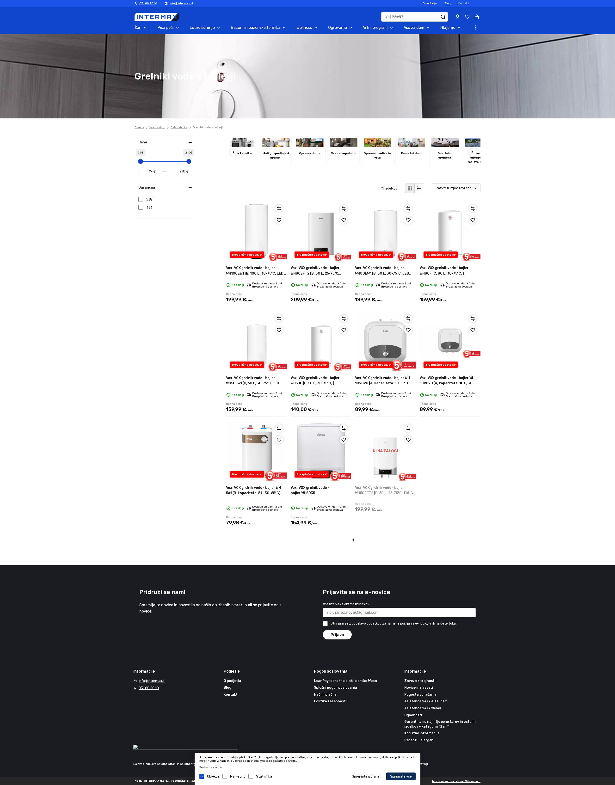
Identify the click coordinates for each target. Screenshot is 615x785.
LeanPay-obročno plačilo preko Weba (345, 681)
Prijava (337, 634)
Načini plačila (325, 695)
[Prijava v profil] (457, 17)
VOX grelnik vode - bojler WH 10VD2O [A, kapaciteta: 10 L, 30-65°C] (447, 383)
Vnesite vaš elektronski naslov (346, 604)
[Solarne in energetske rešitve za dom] (479, 146)
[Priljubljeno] (279, 220)
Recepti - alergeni (419, 740)
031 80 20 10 (148, 3)
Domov (139, 127)
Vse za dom (157, 127)
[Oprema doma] (310, 146)
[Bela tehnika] (242, 146)
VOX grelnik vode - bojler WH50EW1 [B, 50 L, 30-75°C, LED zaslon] (252, 383)
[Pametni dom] (411, 146)
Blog (447, 3)
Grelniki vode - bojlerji (208, 127)
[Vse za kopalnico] (343, 146)
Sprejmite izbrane (366, 776)
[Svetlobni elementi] (445, 146)
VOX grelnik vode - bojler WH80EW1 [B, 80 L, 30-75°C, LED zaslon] (382, 273)
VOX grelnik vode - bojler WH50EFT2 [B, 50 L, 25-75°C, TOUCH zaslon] (385, 493)
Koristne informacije (421, 733)
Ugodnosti (413, 715)
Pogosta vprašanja (420, 695)
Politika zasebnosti (330, 701)
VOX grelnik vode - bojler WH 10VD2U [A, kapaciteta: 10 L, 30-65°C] (382, 383)
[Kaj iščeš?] (443, 17)
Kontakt (463, 3)
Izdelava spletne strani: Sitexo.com (456, 781)
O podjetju (430, 3)
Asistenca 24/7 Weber (423, 708)
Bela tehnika (179, 127)
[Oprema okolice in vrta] (377, 146)
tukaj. (453, 623)
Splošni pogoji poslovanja (335, 688)
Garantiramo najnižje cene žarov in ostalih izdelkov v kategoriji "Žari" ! (440, 724)
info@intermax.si (181, 3)
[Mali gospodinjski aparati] (276, 146)
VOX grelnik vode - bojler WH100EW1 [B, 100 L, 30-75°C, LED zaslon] (254, 273)
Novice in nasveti (418, 688)
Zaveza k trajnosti (420, 681)
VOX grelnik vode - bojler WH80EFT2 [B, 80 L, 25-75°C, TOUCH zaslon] (315, 273)
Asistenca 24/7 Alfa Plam (426, 701)
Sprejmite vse (401, 776)
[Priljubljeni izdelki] (467, 17)
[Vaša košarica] (476, 17)
